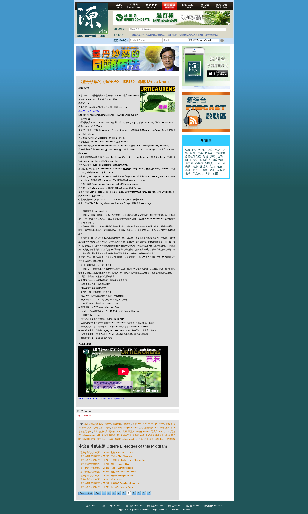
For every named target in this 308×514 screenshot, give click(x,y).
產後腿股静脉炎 (162, 435)
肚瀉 (212, 166)
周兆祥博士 (198, 35)
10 (149, 493)
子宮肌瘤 (220, 153)
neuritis (146, 431)
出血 (96, 431)
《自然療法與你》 (137, 35)
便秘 (200, 153)
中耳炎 (204, 170)
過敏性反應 (116, 427)
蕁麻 (135, 424)
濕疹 (212, 156)
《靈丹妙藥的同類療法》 (156, 35)
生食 (207, 173)
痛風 (167, 427)
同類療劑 (127, 424)
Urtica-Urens (144, 424)
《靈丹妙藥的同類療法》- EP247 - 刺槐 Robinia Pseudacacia (106, 452)
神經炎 (139, 431)
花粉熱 (221, 170)
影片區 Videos (192, 506)
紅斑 (146, 439)
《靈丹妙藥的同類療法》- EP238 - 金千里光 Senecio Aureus (106, 487)
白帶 (142, 435)
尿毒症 (112, 435)
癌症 (191, 35)
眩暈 (93, 439)
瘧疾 (102, 427)
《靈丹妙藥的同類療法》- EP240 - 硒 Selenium (100, 479)
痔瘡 (195, 166)
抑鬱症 (194, 159)
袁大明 (108, 424)
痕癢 (151, 439)
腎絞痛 (154, 431)
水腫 (98, 435)
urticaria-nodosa (129, 439)
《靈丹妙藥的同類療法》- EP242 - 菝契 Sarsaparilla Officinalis (107, 472)
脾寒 (84, 427)
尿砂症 (105, 435)
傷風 (187, 173)
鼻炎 (187, 170)
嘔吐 (212, 170)
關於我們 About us (134, 506)
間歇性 (96, 427)
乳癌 (217, 149)
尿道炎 (204, 166)
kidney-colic (164, 431)
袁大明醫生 (184, 35)
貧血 (90, 431)
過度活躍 (218, 159)
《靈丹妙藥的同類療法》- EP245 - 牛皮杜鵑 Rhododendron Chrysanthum (112, 460)
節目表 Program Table (110, 506)
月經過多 (150, 435)
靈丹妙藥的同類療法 (94, 424)
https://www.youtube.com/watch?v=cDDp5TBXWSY (102, 398)
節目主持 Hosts (174, 506)
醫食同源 (190, 149)
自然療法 (198, 173)
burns (162, 439)
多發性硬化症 (193, 156)
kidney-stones (88, 435)
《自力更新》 (173, 35)
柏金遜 (209, 153)
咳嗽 (219, 166)
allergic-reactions (131, 427)
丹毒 (140, 439)
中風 (217, 163)
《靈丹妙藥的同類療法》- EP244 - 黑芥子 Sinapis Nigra (104, 464)
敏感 (205, 156)
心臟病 (199, 163)
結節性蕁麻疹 (115, 439)
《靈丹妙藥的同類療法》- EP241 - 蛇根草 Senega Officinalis (106, 475)
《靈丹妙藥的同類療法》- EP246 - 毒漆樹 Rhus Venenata (105, 456)
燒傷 (157, 439)
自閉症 (189, 163)
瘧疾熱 (169, 424)
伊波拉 (201, 149)
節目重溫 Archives (155, 506)
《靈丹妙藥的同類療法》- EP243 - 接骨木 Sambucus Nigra (105, 468)
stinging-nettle (157, 424)
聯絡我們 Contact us (213, 506)
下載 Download (84, 415)
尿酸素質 (82, 431)
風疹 (99, 439)
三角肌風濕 (121, 431)
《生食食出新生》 (211, 35)
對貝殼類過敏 (146, 427)
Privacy (186, 510)
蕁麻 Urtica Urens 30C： (89, 111)
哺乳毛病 (134, 435)
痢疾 (89, 427)
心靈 (215, 173)
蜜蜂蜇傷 (171, 439)
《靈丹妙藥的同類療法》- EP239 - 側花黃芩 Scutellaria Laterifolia (108, 483)
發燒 (192, 153)
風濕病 (131, 431)
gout (173, 427)
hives (104, 439)
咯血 (156, 427)
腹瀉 (162, 427)
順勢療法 (117, 424)
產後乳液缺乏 (123, 435)
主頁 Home (91, 506)
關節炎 (112, 431)
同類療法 (205, 159)
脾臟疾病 (103, 431)
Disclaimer (175, 510)
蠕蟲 (108, 427)
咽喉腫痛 (86, 439)
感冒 (195, 170)
